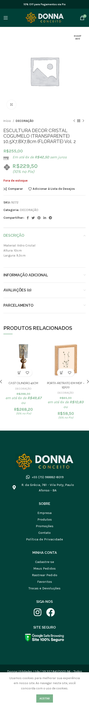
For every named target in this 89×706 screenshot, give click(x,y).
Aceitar (44, 698)
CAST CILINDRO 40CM (23, 383)
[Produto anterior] (74, 121)
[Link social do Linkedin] (44, 218)
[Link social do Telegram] (50, 218)
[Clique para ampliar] (11, 104)
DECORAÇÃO (25, 121)
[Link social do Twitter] (33, 218)
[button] (20, 373)
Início (7, 121)
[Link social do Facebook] (27, 218)
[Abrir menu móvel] (5, 17)
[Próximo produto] (83, 121)
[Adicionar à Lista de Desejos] (27, 373)
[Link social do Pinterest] (39, 218)
